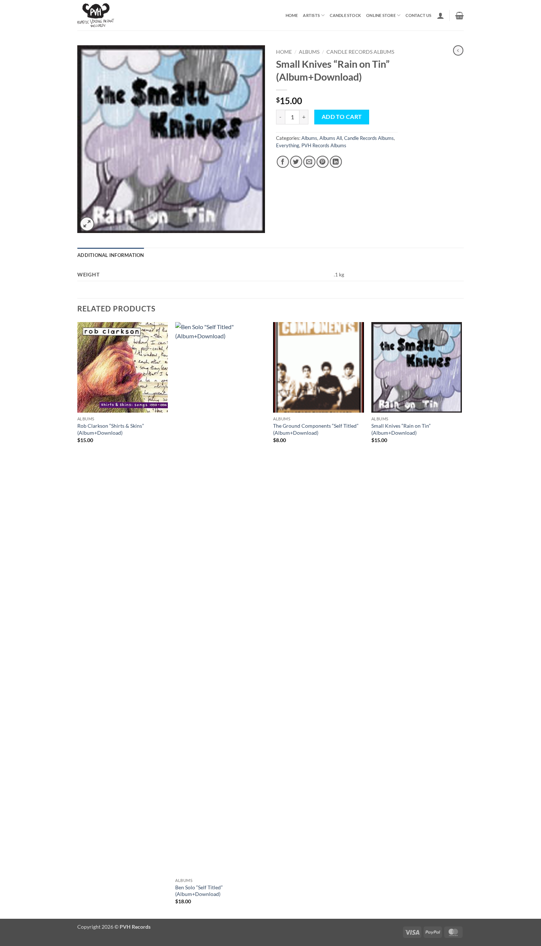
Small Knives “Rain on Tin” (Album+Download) (401, 429)
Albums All (330, 138)
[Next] (461, 619)
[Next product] (458, 50)
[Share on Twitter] (296, 162)
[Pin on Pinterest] (323, 162)
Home (292, 15)
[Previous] (77, 619)
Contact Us (418, 15)
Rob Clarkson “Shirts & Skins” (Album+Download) (110, 429)
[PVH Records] (115, 15)
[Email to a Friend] (309, 162)
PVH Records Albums (323, 145)
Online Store (381, 15)
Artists (311, 15)
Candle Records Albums (360, 52)
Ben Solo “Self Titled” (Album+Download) (199, 890)
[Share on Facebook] (283, 162)
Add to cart (342, 116)
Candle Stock (345, 15)
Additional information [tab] (110, 255)
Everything (287, 145)
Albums (309, 52)
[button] (440, 15)
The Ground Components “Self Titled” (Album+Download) (315, 429)
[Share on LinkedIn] (336, 162)
